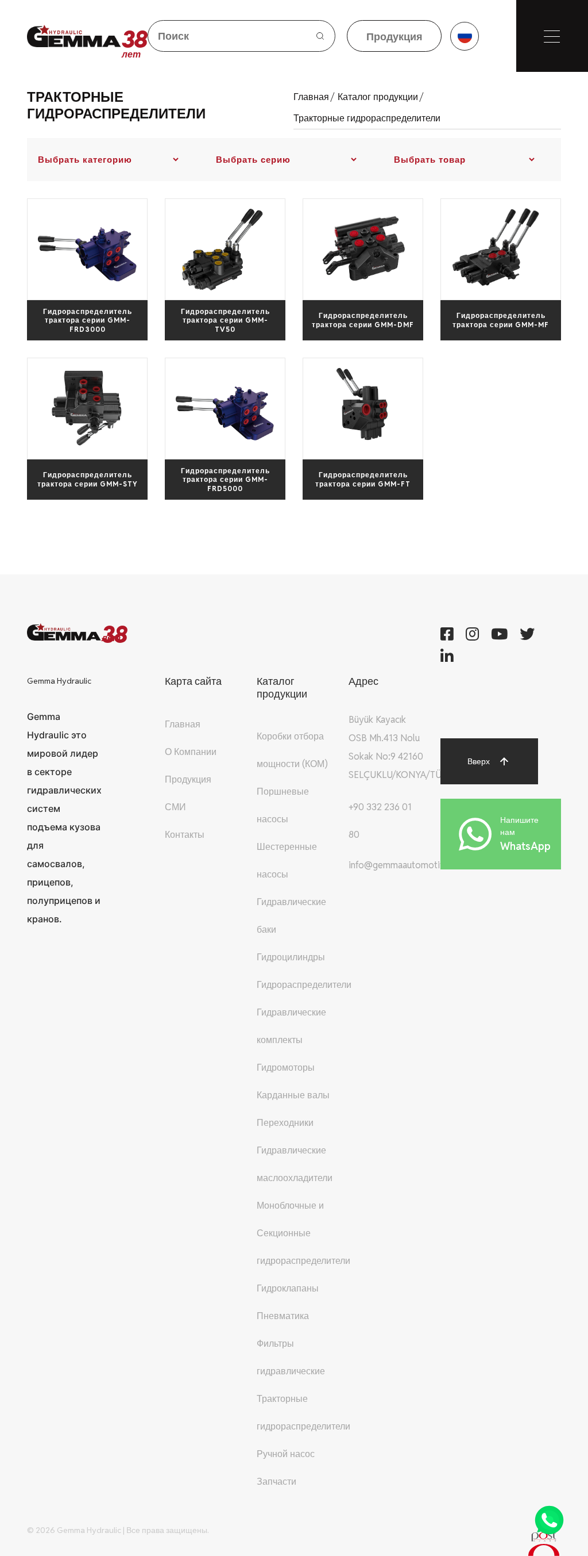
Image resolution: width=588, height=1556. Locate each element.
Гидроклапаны (288, 1288)
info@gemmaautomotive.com (409, 865)
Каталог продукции (380, 97)
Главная (313, 97)
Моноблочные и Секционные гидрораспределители (303, 1233)
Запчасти (276, 1481)
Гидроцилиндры (291, 957)
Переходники (285, 1123)
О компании (190, 752)
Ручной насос (286, 1454)
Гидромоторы (286, 1067)
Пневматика (283, 1316)
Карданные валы (293, 1095)
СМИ (175, 807)
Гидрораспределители (304, 985)
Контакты (184, 835)
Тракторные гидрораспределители (366, 118)
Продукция (188, 779)
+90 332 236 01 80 (380, 821)
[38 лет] (74, 36)
